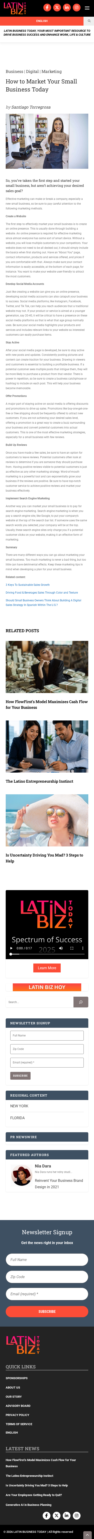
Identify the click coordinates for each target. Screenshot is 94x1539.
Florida (17, 1118)
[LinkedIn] (67, 7)
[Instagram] (77, 7)
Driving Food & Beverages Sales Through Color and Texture (42, 592)
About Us (13, 1387)
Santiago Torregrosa (30, 107)
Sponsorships (17, 1378)
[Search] (80, 1002)
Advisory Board (18, 1406)
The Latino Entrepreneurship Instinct (39, 781)
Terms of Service (19, 1424)
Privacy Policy (17, 1415)
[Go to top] (87, 1535)
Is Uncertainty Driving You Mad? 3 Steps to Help (37, 1485)
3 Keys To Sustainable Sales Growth (28, 584)
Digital (32, 71)
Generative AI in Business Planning (28, 1505)
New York (19, 1106)
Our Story (14, 1396)
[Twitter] (57, 7)
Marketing (52, 71)
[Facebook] (47, 7)
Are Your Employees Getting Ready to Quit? (34, 1495)
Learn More (47, 968)
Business (14, 71)
